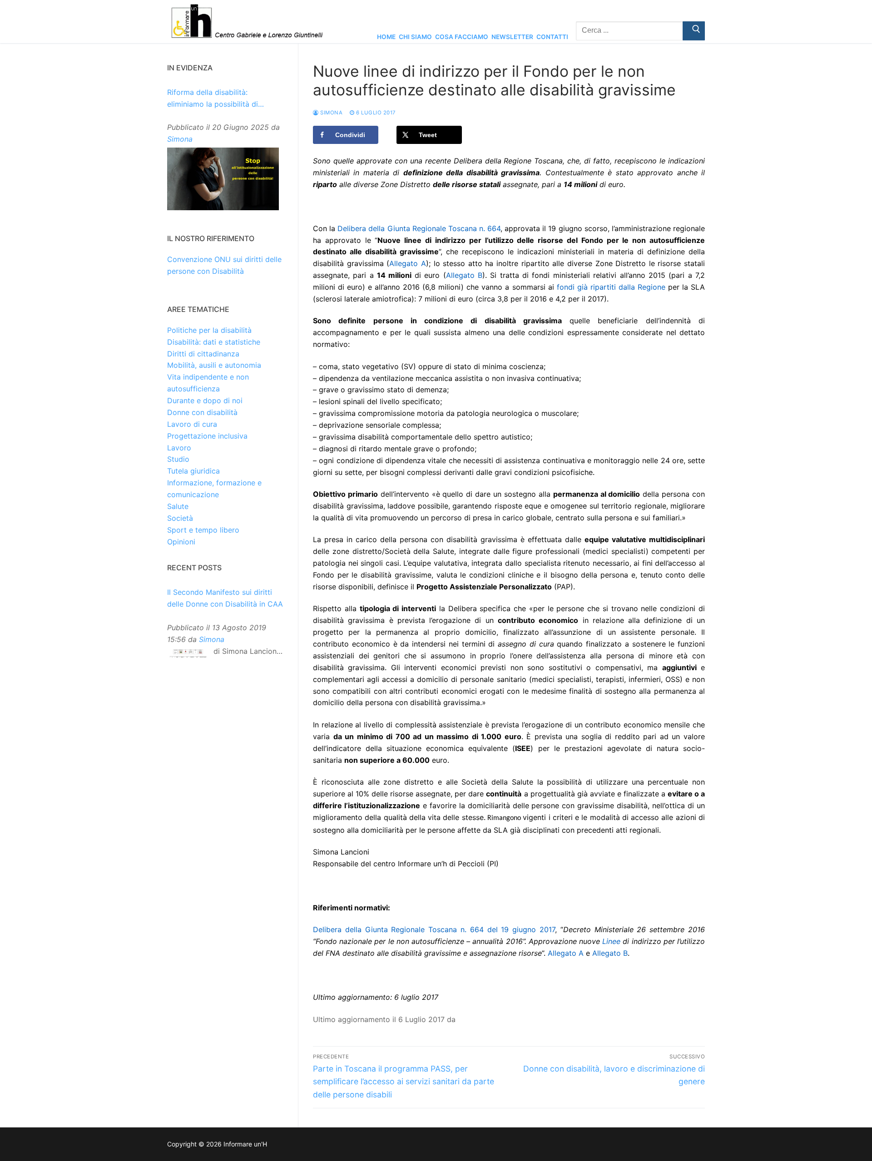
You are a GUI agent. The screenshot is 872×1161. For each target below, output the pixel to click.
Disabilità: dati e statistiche (213, 341)
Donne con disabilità (202, 412)
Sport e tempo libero (203, 529)
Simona (330, 112)
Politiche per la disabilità (209, 330)
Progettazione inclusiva (207, 435)
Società (180, 518)
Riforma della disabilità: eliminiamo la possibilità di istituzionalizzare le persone (215, 99)
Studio (178, 459)
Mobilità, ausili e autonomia (214, 365)
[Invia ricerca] (694, 30)
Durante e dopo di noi (205, 400)
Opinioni (181, 541)
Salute (177, 506)
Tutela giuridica (193, 470)
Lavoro (179, 447)
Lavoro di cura (192, 424)
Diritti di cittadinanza (203, 353)
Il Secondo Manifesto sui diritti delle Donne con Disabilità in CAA (225, 598)
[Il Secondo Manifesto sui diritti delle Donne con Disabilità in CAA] (188, 655)
